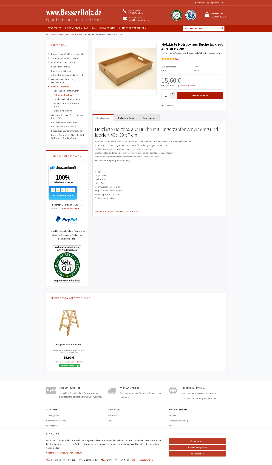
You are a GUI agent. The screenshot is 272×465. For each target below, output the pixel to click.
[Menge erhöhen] (172, 94)
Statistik (72, 459)
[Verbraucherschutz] (67, 263)
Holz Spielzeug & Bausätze (63, 126)
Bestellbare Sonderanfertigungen (67, 130)
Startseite (54, 28)
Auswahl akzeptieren (197, 447)
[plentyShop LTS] (73, 15)
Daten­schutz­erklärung (58, 452)
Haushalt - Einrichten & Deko (67, 99)
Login (110, 420)
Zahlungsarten (52, 415)
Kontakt (172, 415)
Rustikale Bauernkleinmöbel (64, 122)
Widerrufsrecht (52, 425)
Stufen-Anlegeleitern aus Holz (65, 58)
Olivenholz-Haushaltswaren (66, 90)
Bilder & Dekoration (63, 110)
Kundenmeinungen (70, 208)
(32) (177, 58)
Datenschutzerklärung (178, 420)
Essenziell (56, 459)
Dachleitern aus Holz (60, 66)
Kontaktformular (76, 28)
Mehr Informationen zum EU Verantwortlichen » (117, 211)
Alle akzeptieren (197, 441)
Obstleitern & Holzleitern (63, 62)
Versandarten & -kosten (56, 420)
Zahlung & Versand (103, 28)
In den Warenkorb (201, 95)
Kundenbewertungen (132, 28)
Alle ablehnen (197, 453)
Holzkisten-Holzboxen (74, 34)
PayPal (109, 459)
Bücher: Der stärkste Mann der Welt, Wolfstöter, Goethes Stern (68, 136)
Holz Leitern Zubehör (61, 71)
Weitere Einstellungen (142, 459)
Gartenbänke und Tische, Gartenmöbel (63, 81)
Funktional (124, 459)
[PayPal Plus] (67, 220)
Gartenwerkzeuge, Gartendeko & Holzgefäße (67, 117)
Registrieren (113, 415)
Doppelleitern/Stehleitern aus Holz (67, 54)
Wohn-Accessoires (57, 34)
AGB (171, 425)
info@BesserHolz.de (139, 20)
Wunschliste (169, 105)
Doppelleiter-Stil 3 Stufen (68, 344)
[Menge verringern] (172, 97)
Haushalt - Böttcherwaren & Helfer (66, 105)
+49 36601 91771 (135, 12)
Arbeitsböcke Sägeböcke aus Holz (67, 75)
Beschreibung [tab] (103, 118)
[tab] (149, 117)
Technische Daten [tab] (126, 118)
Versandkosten (188, 85)
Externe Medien (91, 459)
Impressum (76, 452)
